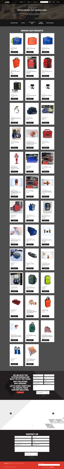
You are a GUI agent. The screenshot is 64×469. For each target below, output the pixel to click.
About (17, 463)
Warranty (47, 467)
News (19, 463)
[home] (7, 2)
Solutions (20, 392)
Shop (14, 463)
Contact (22, 463)
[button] (23, 2)
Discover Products (41, 463)
